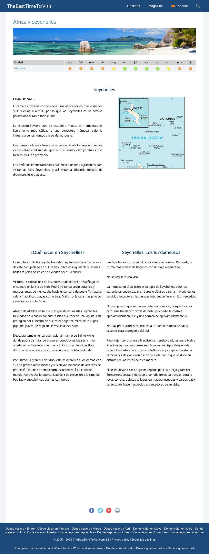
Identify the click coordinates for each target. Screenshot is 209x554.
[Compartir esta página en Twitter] (100, 510)
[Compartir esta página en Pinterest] (108, 510)
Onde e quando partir (182, 548)
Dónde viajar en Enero (20, 528)
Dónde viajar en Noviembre (149, 532)
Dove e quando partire (150, 548)
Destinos (133, 6)
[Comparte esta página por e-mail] (117, 510)
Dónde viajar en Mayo (147, 528)
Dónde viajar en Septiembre (76, 532)
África (20, 22)
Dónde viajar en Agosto (41, 532)
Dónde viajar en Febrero (53, 528)
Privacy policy (120, 539)
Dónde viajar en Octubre (113, 532)
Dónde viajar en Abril (117, 528)
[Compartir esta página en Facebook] (91, 510)
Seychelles (43, 22)
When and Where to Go (55, 548)
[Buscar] (198, 6)
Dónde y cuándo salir (119, 548)
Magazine (156, 6)
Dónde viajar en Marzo (86, 528)
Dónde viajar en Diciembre (186, 532)
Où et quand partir (25, 548)
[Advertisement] (104, 211)
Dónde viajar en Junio (178, 528)
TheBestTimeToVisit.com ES (91, 539)
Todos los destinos (144, 539)
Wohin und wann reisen (88, 548)
